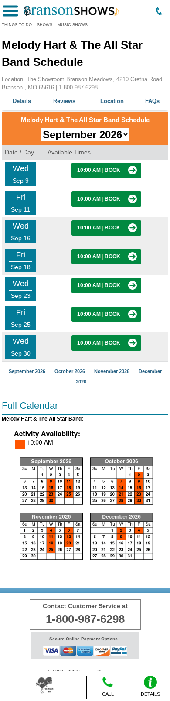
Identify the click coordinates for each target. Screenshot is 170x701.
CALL (108, 694)
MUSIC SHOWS (73, 25)
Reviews (64, 101)
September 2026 (27, 371)
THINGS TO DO (17, 25)
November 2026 (111, 371)
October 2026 (69, 371)
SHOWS (44, 25)
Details (22, 101)
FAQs (152, 101)
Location (112, 101)
